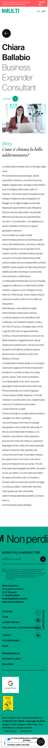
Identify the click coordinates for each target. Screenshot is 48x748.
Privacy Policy (10, 731)
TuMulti (6, 635)
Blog (5, 646)
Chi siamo (7, 611)
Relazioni (7, 664)
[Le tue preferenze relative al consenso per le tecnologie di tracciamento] (4, 743)
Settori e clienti (11, 658)
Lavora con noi (10, 622)
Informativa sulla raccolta (16, 744)
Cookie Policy (26, 731)
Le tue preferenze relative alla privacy (26, 739)
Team (5, 617)
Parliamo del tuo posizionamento (21, 627)
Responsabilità (11, 653)
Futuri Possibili (11, 640)
